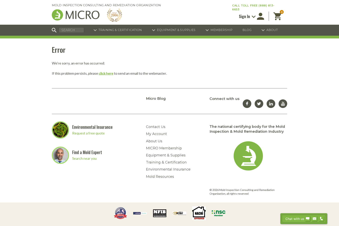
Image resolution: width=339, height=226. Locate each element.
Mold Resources (160, 176)
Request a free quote (88, 133)
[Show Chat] (307, 218)
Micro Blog (156, 98)
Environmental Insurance (92, 127)
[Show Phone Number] (321, 218)
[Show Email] (314, 218)
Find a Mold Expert (87, 152)
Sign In (245, 16)
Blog (247, 30)
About (272, 30)
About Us (154, 141)
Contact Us (155, 127)
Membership (222, 30)
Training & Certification (120, 30)
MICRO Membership (164, 148)
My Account (156, 134)
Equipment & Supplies (176, 30)
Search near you (84, 158)
